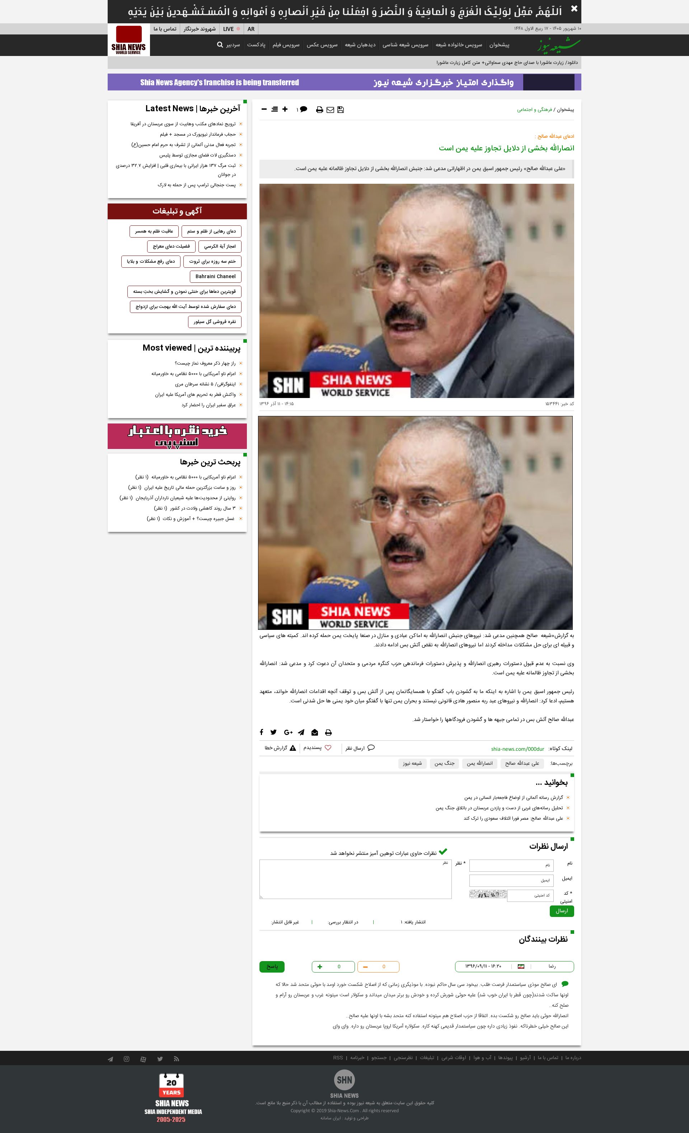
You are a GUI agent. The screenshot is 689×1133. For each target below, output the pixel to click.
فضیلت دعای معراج (171, 247)
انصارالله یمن (480, 763)
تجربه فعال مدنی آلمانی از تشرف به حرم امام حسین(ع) (183, 145)
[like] (321, 749)
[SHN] (129, 39)
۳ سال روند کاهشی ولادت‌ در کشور (195, 508)
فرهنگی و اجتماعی (534, 110)
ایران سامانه (330, 1118)
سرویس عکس (322, 45)
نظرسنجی (403, 1058)
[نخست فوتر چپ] (173, 1097)
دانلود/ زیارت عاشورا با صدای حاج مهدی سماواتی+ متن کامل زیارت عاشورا (507, 63)
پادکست (256, 45)
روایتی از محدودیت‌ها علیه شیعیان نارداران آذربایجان (177, 498)
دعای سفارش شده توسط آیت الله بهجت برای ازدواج (186, 307)
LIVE (228, 29)
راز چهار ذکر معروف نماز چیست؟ (205, 363)
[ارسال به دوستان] (330, 110)
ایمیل (567, 878)
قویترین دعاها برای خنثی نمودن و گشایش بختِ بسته (184, 292)
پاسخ (272, 966)
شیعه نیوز (412, 763)
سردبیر (233, 45)
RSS (338, 1058)
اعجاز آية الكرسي (220, 247)
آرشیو (525, 1058)
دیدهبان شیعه (360, 45)
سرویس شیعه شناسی (405, 45)
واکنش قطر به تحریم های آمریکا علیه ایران (195, 395)
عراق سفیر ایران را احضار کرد (209, 405)
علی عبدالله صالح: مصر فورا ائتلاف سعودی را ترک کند (513, 819)
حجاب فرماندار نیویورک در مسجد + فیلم (198, 135)
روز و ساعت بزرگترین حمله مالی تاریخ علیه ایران (182, 488)
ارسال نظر (356, 748)
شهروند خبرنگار (200, 29)
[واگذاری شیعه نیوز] (344, 80)
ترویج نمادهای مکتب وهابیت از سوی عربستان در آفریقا (183, 124)
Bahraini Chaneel (216, 277)
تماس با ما (165, 29)
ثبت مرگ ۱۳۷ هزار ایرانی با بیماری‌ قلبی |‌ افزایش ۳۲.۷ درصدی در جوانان (176, 170)
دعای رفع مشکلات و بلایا (151, 262)
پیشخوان (499, 45)
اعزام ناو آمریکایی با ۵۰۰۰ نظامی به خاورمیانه (193, 374)
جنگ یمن (444, 763)
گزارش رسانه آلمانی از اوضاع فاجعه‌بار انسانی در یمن (513, 798)
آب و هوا (482, 1058)
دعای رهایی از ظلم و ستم (211, 231)
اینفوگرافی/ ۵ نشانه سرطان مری (205, 384)
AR (251, 29)
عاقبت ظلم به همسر (154, 231)
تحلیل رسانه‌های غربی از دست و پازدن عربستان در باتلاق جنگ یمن (499, 808)
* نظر (460, 863)
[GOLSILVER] (177, 436)
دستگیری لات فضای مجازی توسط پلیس (197, 155)
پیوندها (505, 1058)
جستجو (378, 1058)
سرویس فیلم (286, 45)
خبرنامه (357, 1058)
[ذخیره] (340, 110)
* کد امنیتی (566, 897)
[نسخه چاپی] (319, 110)
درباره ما (573, 1058)
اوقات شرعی (453, 1058)
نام (569, 863)
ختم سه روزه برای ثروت (212, 262)
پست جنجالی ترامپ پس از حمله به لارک (197, 185)
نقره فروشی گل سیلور (215, 322)
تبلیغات (427, 1058)
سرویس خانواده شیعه (459, 45)
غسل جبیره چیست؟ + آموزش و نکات (191, 519)
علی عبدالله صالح (522, 763)
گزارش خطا (276, 748)
